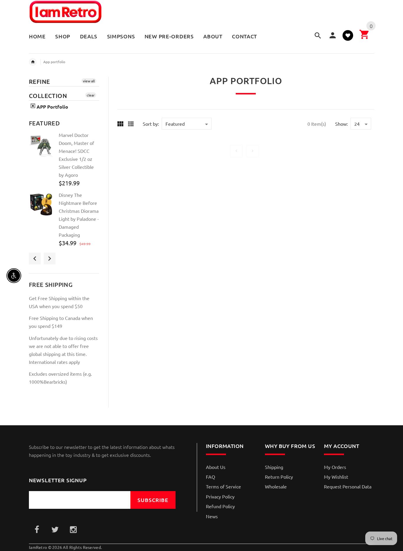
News (212, 516)
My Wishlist (336, 477)
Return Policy (279, 477)
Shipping (274, 467)
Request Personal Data (347, 486)
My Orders (335, 467)
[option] (64, 161)
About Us (215, 467)
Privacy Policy (220, 496)
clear (91, 95)
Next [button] (49, 258)
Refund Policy (220, 506)
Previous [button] (35, 258)
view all (89, 81)
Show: (341, 124)
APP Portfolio (51, 107)
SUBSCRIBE (152, 499)
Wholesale (276, 486)
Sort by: (151, 124)
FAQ (210, 477)
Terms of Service (223, 486)
